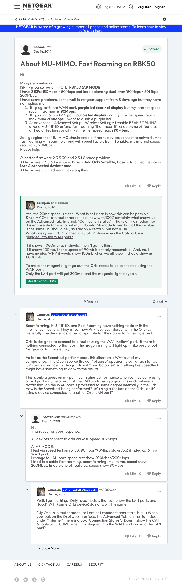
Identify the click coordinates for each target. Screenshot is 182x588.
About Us (23, 564)
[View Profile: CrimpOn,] (30, 205)
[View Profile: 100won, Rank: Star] (25, 49)
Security (97, 564)
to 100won (59, 203)
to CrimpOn (71, 416)
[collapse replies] (16, 314)
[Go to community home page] (38, 6)
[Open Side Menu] (17, 7)
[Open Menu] (164, 19)
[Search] (131, 7)
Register (144, 7)
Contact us (49, 564)
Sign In (160, 7)
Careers (74, 564)
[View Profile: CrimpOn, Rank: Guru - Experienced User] (30, 316)
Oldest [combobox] (160, 301)
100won (39, 46)
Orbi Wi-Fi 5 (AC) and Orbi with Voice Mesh (50, 19)
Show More (50, 548)
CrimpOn (43, 202)
